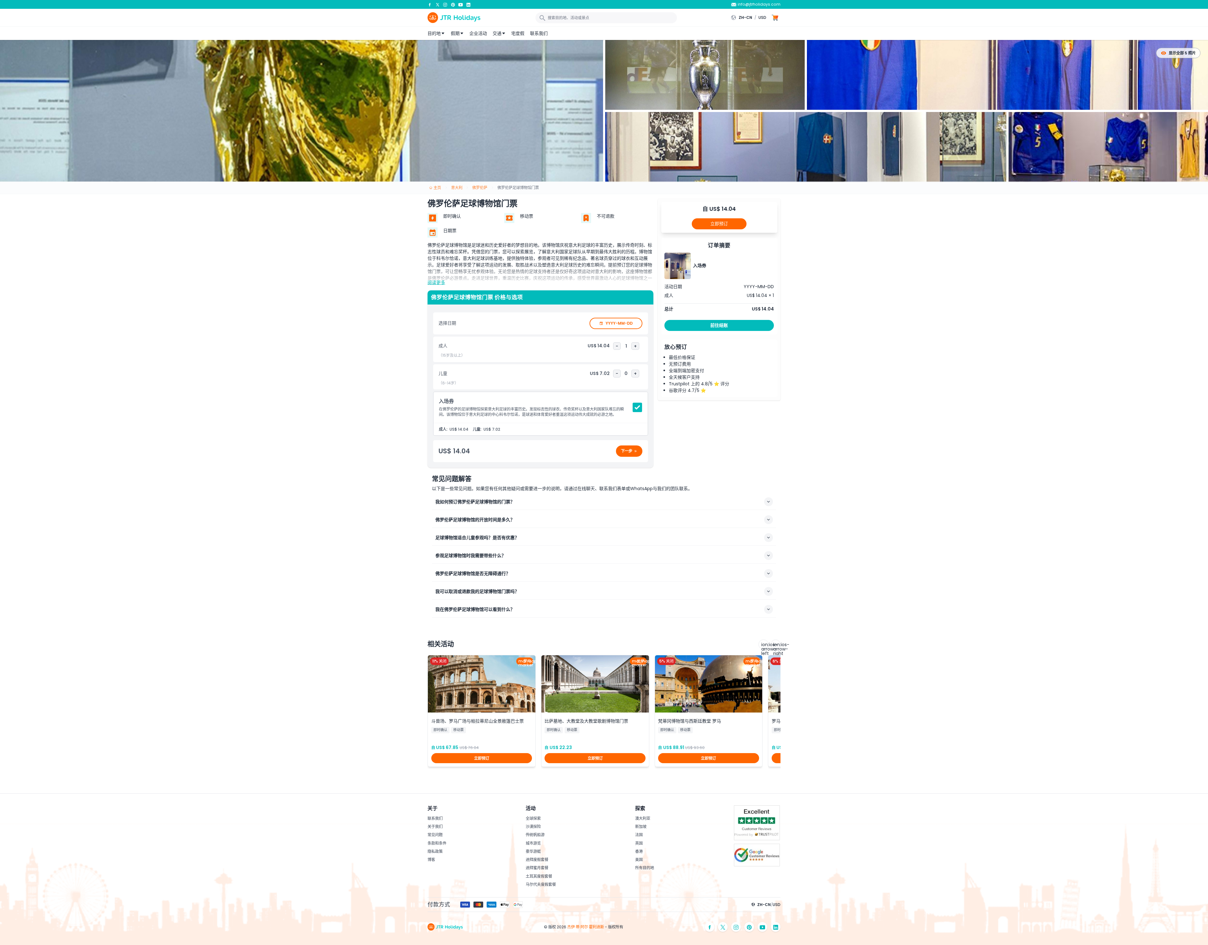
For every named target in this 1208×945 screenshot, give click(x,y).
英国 (639, 843)
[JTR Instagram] (445, 4)
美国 (639, 859)
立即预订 (719, 224)
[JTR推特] (437, 4)
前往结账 (719, 325)
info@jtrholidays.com (759, 4)
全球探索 (533, 818)
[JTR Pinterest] (453, 4)
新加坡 (640, 826)
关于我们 (435, 826)
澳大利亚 (642, 818)
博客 (431, 859)
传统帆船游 (535, 834)
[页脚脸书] (710, 927)
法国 (639, 834)
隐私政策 (435, 851)
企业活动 (478, 33)
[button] (750, 17)
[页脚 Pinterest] (749, 927)
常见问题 (435, 834)
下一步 (626, 451)
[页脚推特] (723, 927)
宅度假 (517, 33)
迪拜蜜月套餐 (537, 867)
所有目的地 (644, 867)
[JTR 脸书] (430, 4)
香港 (639, 851)
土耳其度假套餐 (539, 876)
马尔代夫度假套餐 (541, 884)
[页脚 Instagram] (736, 927)
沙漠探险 (533, 826)
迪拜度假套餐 (537, 859)
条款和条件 (437, 843)
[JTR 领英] (468, 4)
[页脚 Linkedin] (776, 927)
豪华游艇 (533, 851)
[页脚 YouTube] (762, 927)
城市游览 (533, 843)
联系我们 (539, 33)
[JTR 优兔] (460, 4)
